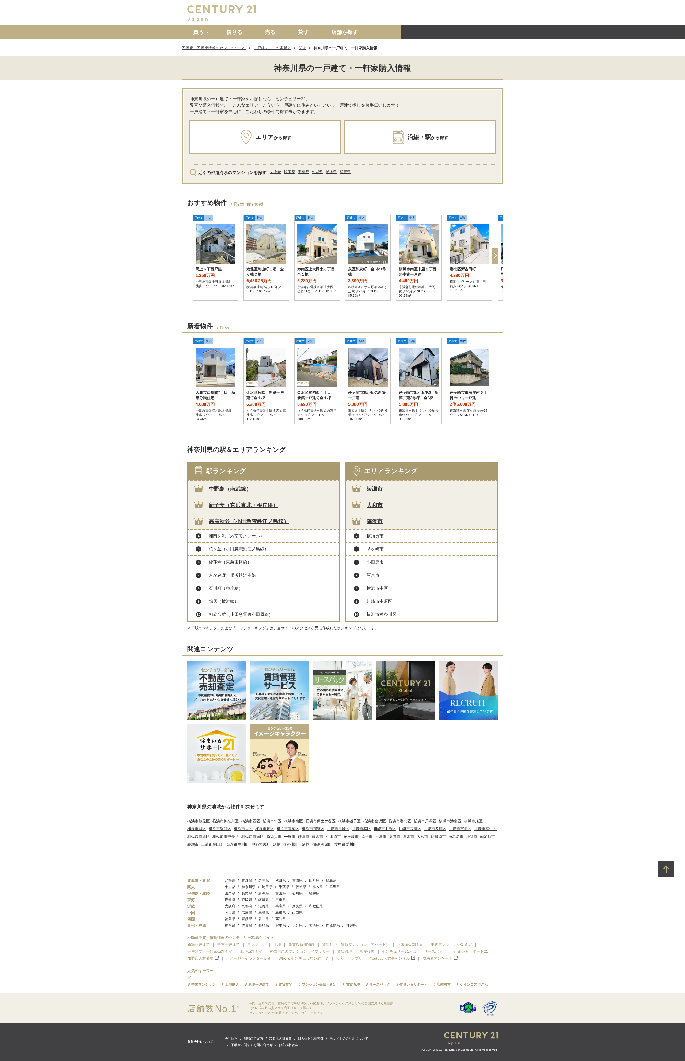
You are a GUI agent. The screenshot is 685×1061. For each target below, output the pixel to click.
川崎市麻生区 (485, 829)
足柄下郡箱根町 (286, 844)
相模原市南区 (252, 836)
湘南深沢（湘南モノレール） (236, 536)
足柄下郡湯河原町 (317, 844)
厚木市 (373, 575)
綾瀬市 (375, 489)
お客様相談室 (288, 1045)
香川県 (263, 919)
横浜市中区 (377, 588)
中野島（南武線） (230, 489)
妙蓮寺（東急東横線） (230, 562)
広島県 (247, 912)
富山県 (280, 893)
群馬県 (345, 172)
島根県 (280, 912)
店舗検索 (367, 951)
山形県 (314, 880)
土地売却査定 (251, 951)
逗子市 (366, 836)
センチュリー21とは (399, 951)
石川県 (297, 893)
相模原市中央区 (225, 836)
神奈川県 (249, 887)
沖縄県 (351, 925)
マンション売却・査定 (319, 984)
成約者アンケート (437, 958)
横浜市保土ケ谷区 (321, 821)
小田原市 (375, 562)
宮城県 (297, 880)
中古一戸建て (228, 944)
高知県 (280, 919)
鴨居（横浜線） (224, 601)
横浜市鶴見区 (198, 821)
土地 (277, 944)
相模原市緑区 (198, 836)
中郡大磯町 (261, 844)
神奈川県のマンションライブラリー (300, 951)
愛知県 (230, 900)
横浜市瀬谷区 (220, 829)
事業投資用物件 (301, 944)
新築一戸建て (198, 944)
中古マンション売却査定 (451, 944)
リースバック (435, 951)
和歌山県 (316, 906)
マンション (256, 944)
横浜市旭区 (473, 821)
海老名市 (455, 836)
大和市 (375, 505)
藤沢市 (375, 521)
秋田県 (280, 880)
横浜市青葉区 (288, 829)
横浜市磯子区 (349, 821)
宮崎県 (314, 925)
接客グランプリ (349, 958)
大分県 (297, 925)
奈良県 (297, 906)
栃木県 (331, 172)
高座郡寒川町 (237, 844)
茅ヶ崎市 (375, 549)
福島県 (331, 880)
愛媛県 (247, 919)
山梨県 (230, 893)
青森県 (247, 880)
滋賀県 (263, 906)
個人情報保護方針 (311, 1038)
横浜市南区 (293, 821)
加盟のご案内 (253, 1038)
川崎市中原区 (379, 601)
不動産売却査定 (410, 944)
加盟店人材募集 (200, 958)
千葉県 (303, 172)
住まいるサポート (413, 984)
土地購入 (232, 984)
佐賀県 (247, 925)
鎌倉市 (303, 836)
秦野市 (394, 836)
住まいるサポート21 (471, 951)
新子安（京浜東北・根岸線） (243, 505)
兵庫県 (280, 906)
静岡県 (247, 900)
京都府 (247, 906)
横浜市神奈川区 (382, 614)
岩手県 (263, 880)
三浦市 (380, 836)
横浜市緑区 (196, 829)
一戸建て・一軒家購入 (272, 48)
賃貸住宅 (285, 984)
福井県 (314, 893)
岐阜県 (263, 900)
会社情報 (231, 1038)
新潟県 (263, 893)
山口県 (297, 912)
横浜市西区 (250, 821)
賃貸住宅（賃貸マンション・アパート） (356, 944)
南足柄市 (487, 836)
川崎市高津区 (410, 829)
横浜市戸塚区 (425, 821)
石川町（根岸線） (226, 588)
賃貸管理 (344, 951)
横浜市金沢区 (374, 821)
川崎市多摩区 (435, 829)
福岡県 (230, 925)
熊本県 (280, 925)
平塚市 (289, 836)
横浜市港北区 (400, 821)
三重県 (280, 900)
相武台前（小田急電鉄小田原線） (241, 614)
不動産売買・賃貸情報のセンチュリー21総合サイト (230, 937)
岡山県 (230, 912)
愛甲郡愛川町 (345, 844)
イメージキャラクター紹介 (248, 958)
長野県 (247, 893)
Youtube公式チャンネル (390, 958)
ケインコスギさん (474, 984)
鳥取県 (263, 912)
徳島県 (230, 919)
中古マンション (203, 984)
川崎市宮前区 (460, 829)
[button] (495, 256)
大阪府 (230, 906)
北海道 (230, 880)
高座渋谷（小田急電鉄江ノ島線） (249, 521)
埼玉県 (289, 172)
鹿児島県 (333, 925)
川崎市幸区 (361, 829)
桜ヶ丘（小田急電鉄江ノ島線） (239, 549)
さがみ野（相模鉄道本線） (234, 575)
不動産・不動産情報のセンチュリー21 (214, 48)
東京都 (275, 172)
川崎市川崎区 (338, 829)
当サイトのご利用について (349, 1038)
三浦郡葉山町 (212, 844)
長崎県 (263, 925)
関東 (302, 48)
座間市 (471, 836)
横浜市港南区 (450, 821)
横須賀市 (375, 536)
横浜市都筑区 (313, 829)
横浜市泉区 (264, 829)
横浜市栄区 (243, 829)
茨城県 (317, 172)
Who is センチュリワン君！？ (304, 958)
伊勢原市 (438, 836)
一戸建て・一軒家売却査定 (209, 951)
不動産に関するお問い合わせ (252, 1045)
